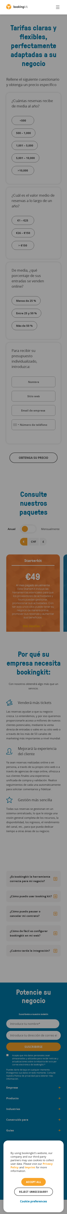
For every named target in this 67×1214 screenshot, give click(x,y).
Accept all (33, 1182)
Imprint (30, 1167)
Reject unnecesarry (33, 1192)
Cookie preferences (33, 1201)
